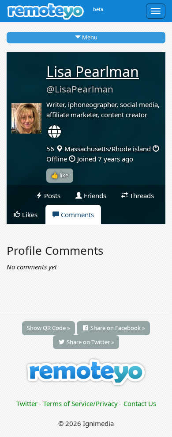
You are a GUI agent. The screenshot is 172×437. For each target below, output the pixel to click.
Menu (89, 37)
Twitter (26, 403)
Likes (28, 214)
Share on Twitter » (89, 342)
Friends (94, 195)
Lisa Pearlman (92, 71)
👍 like (59, 175)
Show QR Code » (48, 328)
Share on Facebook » (117, 328)
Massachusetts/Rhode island (107, 148)
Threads (141, 195)
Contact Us (139, 403)
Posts (51, 195)
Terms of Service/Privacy (80, 403)
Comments (76, 214)
